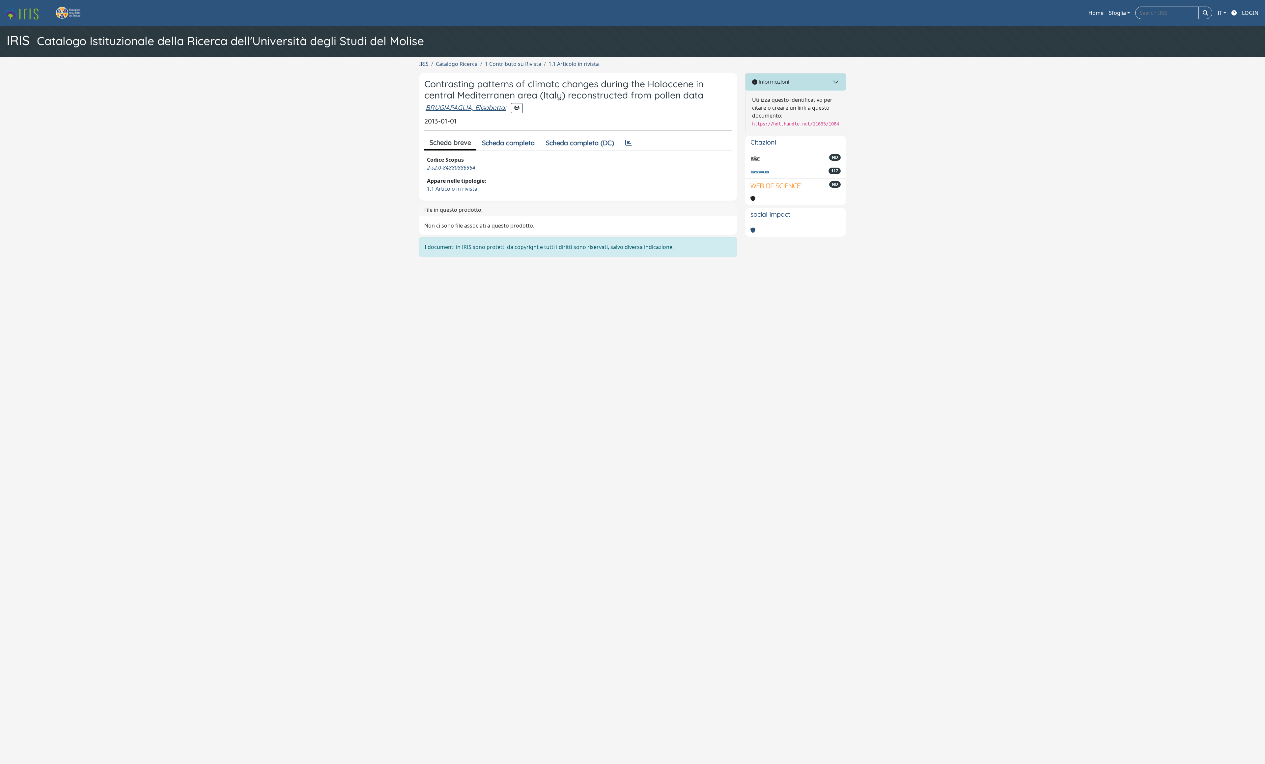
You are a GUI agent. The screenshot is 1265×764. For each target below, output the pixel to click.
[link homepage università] (75, 13)
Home (1096, 12)
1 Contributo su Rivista (513, 64)
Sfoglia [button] (1117, 12)
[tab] (628, 143)
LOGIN (1250, 12)
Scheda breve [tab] (450, 142)
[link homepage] (24, 13)
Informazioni (773, 81)
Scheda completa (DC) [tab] (580, 143)
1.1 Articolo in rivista (573, 64)
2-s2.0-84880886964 (451, 167)
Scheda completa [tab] (508, 143)
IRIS (424, 64)
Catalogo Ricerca (457, 64)
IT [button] (1220, 12)
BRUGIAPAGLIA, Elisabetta (465, 107)
